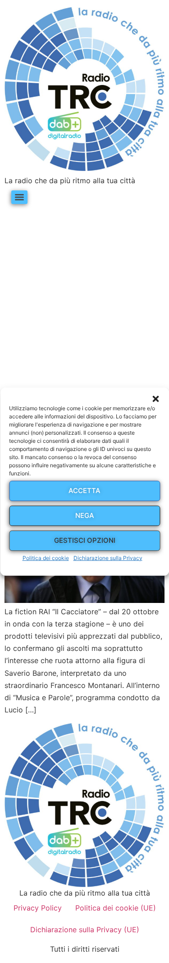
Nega (84, 515)
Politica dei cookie (46, 557)
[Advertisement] (84, 297)
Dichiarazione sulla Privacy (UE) (84, 929)
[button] (155, 398)
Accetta (84, 490)
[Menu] (19, 197)
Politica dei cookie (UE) (115, 907)
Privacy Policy (38, 907)
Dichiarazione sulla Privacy (107, 557)
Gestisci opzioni (84, 540)
